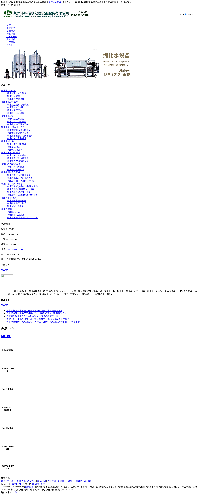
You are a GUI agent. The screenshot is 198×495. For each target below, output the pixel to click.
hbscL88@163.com (14, 249)
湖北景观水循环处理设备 (19, 175)
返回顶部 (88, 481)
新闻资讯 (10, 31)
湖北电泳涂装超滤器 (16, 138)
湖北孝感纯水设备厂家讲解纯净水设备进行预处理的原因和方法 (36, 313)
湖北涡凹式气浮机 (15, 107)
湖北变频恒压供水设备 (18, 124)
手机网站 (78, 481)
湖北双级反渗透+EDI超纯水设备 (22, 186)
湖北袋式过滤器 (14, 212)
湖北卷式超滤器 (14, 147)
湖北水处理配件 (8, 350)
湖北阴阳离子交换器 (16, 203)
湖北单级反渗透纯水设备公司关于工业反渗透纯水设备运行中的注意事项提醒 (43, 322)
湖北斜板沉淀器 (14, 110)
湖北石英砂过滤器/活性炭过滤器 (22, 217)
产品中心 (10, 34)
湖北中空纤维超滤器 (16, 144)
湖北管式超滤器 (14, 150)
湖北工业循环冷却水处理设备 (21, 181)
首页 (3, 481)
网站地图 (61, 481)
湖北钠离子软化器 (15, 206)
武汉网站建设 (38, 484)
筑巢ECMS (17, 484)
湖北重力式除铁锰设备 (18, 161)
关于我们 (11, 481)
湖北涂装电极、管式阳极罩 (20, 136)
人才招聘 (10, 39)
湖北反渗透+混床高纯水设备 (20, 189)
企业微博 (51, 481)
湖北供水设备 (7, 389)
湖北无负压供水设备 (16, 121)
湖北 (17, 492)
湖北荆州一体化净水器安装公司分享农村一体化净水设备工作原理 (37, 319)
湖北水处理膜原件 (15, 99)
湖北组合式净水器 (15, 169)
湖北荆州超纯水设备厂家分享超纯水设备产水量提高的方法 (34, 310)
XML (69, 481)
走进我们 (10, 28)
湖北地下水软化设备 (16, 155)
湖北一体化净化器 (15, 167)
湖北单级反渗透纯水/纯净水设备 (22, 195)
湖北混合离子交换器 (16, 200)
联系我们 (10, 45)
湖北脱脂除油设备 (15, 113)
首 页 (8, 25)
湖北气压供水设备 (15, 119)
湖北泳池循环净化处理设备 (20, 178)
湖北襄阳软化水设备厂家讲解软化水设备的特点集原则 (32, 316)
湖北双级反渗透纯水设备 (19, 192)
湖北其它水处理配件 (16, 93)
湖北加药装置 (13, 96)
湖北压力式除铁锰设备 (18, 158)
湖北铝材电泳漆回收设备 (19, 130)
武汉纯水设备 (54, 2)
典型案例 (10, 42)
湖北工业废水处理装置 (18, 104)
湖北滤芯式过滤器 (15, 215)
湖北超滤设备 (7, 428)
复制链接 (29, 487)
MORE (4, 270)
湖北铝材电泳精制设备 (18, 133)
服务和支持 (11, 36)
